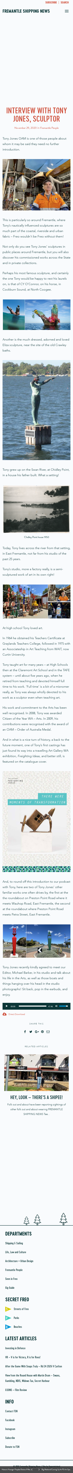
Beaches (18, 1327)
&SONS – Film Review (16, 1390)
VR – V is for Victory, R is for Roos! (22, 1357)
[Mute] (56, 1005)
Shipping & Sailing (14, 1243)
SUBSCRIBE (51, 2)
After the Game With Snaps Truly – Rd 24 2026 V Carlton (33, 1366)
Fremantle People (49, 128)
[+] (36, 1072)
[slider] (32, 1006)
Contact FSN (11, 1411)
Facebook (9, 1420)
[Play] (6, 1005)
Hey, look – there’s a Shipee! (36, 1097)
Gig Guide (9, 1288)
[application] (36, 1006)
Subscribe (10, 1438)
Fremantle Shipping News (26, 11)
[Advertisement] (36, 62)
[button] (14, 314)
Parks (16, 1318)
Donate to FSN (12, 1447)
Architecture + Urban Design (19, 1261)
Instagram (10, 1429)
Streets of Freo (21, 1309)
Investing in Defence (15, 1348)
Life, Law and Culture (15, 1252)
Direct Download (16, 1014)
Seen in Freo (11, 1279)
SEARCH (65, 2)
